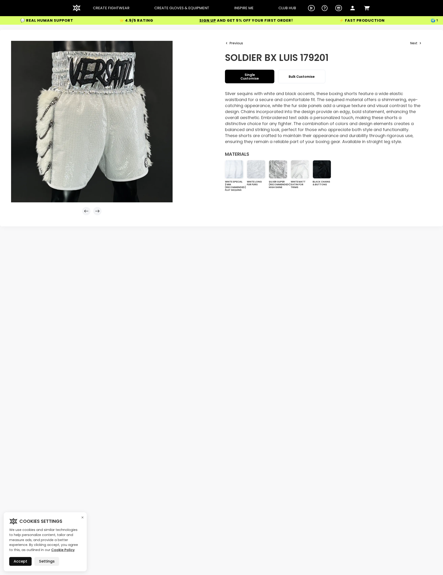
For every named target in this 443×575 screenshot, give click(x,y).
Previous (236, 43)
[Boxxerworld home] (76, 8)
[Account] (352, 8)
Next (413, 43)
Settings (47, 561)
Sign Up (187, 20)
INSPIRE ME (244, 8)
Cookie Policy (63, 550)
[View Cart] (367, 8)
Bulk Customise (302, 76)
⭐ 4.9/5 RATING (116, 20)
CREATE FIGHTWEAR (111, 8)
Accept (20, 561)
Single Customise (249, 76)
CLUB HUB (287, 8)
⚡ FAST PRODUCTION (341, 20)
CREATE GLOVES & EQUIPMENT (181, 8)
